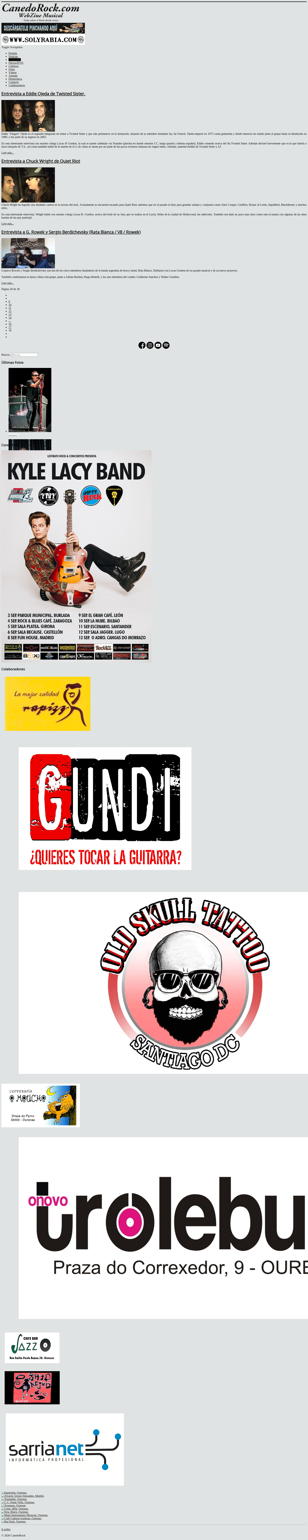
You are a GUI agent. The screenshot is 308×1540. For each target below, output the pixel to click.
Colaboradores (17, 85)
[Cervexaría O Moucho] (40, 1126)
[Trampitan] (14, 1499)
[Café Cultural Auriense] (21, 1518)
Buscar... (6, 354)
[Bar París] (13, 1521)
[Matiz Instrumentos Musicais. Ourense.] (24, 1515)
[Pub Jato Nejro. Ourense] (32, 1406)
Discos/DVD (16, 62)
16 (10, 324)
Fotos (12, 69)
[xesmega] (13, 1505)
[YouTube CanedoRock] (158, 348)
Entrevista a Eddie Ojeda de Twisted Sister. (43, 93)
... (10, 320)
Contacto (14, 82)
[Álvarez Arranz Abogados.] (22, 1495)
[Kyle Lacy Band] (76, 661)
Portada (13, 53)
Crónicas (14, 66)
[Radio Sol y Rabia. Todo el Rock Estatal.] (43, 43)
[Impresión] (14, 1492)
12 (10, 311)
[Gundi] (105, 881)
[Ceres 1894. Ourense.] (15, 1508)
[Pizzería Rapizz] (48, 733)
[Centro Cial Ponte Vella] (18, 1502)
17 (10, 327)
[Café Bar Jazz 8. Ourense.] (32, 1366)
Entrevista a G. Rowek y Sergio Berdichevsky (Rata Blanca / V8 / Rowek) (71, 232)
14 (10, 317)
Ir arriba (5, 1529)
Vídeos (13, 72)
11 (10, 307)
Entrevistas (15, 59)
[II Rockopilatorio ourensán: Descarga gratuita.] (43, 32)
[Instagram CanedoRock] (150, 348)
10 (10, 304)
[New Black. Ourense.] (15, 1511)
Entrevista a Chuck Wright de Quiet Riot (40, 161)
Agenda (13, 75)
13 (10, 314)
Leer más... (7, 152)
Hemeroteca (15, 78)
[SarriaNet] (64, 1489)
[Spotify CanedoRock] (166, 348)
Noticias (13, 56)
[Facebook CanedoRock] (142, 348)
